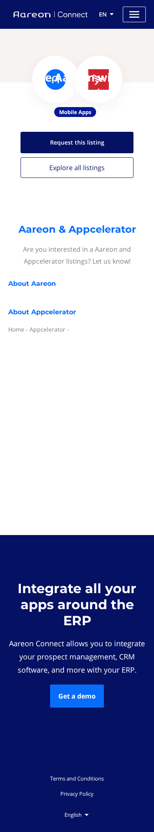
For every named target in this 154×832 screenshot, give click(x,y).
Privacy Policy (77, 793)
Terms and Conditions (77, 778)
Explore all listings (77, 167)
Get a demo (77, 696)
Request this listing (77, 142)
